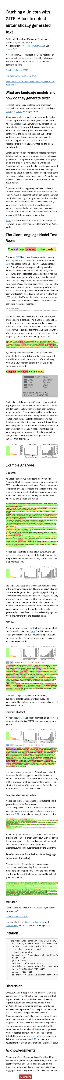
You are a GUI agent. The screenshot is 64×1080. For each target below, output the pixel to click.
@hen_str (29, 922)
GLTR (8, 220)
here (33, 631)
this (56, 717)
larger (8, 111)
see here (38, 811)
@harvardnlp (12, 925)
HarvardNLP (11, 49)
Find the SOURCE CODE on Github (21, 76)
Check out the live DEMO (17, 70)
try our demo (25, 1077)
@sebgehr (39, 922)
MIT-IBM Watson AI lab (34, 46)
